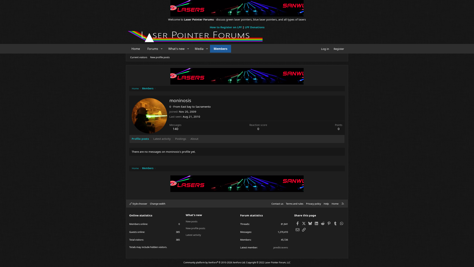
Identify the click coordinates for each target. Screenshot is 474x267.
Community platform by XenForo (214, 262)
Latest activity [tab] (162, 139)
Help (326, 203)
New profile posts (160, 57)
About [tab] (194, 139)
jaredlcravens (280, 247)
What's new (176, 49)
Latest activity (193, 235)
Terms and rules (294, 203)
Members (220, 49)
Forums (152, 49)
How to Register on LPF (226, 27)
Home (135, 49)
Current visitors (138, 57)
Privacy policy (313, 203)
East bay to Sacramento (196, 106)
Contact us (277, 203)
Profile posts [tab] (140, 139)
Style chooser (139, 203)
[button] (162, 49)
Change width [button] (157, 203)
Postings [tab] (180, 139)
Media (199, 49)
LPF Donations (254, 27)
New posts (191, 221)
